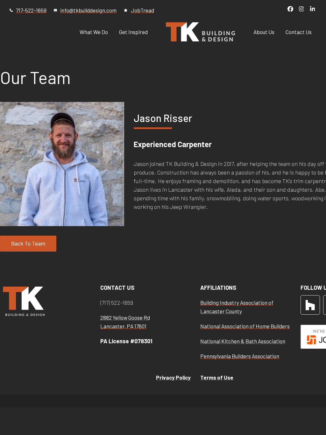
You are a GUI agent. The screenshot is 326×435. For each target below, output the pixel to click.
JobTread (142, 10)
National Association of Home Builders (245, 326)
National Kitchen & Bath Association (242, 341)
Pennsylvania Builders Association (239, 356)
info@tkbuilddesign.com (88, 10)
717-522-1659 (31, 10)
